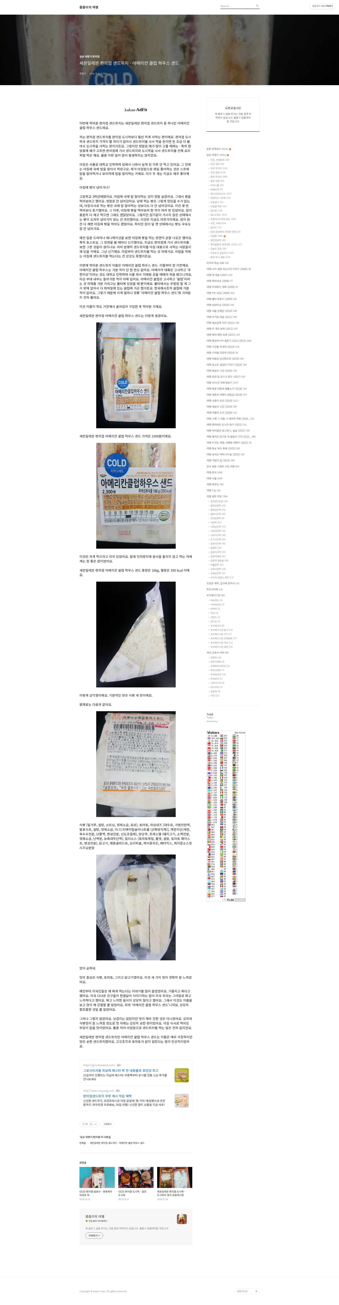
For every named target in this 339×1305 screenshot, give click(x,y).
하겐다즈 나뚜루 (220, 198)
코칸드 (215, 617)
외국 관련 (217, 172)
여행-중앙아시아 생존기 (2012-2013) (229, 340)
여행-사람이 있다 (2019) (222, 400)
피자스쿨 (217, 185)
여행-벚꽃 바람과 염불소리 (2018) (227, 388)
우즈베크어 (217, 625)
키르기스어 (217, 683)
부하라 (215, 608)
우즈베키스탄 (216, 595)
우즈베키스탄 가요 (221, 642)
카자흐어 (216, 678)
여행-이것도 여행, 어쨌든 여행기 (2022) (229, 442)
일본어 (215, 691)
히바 (214, 613)
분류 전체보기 (217, 149)
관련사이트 (242, 1291)
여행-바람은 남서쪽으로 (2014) (225, 358)
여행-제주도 (215, 484)
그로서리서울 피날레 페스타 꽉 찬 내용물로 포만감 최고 (120, 1070)
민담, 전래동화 (219, 159)
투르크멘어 (217, 670)
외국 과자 (217, 164)
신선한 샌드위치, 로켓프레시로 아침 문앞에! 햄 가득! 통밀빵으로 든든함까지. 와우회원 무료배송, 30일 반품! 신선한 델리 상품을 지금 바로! (124, 1102)
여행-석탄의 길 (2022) (221, 460)
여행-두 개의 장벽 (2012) (222, 328)
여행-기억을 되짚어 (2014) (222, 352)
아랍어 (215, 657)
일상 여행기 (216, 155)
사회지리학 (218, 535)
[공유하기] (91, 1124)
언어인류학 (217, 518)
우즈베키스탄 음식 (221, 630)
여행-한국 (214, 472)
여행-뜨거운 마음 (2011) (222, 317)
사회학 (215, 522)
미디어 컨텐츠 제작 (221, 577)
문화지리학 (218, 514)
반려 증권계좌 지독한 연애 (225, 231)
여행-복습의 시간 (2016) (222, 370)
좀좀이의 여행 (88, 7)
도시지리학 (218, 539)
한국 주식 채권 (220, 257)
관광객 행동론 (219, 560)
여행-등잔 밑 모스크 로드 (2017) (226, 376)
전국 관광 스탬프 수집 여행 (223, 466)
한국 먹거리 (219, 176)
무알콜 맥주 (218, 206)
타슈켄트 (216, 600)
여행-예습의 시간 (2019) (222, 406)
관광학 (215, 548)
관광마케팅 (218, 556)
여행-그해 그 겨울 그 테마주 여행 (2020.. (230, 418)
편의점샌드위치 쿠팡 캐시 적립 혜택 (107, 1096)
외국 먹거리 (219, 168)
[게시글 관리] (95, 1124)
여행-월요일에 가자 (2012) (223, 322)
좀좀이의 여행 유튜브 (247, 1285)
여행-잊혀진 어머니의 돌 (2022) (226, 454)
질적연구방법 (219, 501)
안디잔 (215, 621)
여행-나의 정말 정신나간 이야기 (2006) (229, 269)
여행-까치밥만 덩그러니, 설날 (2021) (228, 430)
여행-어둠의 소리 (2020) (222, 412)
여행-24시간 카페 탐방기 (222, 382)
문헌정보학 (218, 240)
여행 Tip (214, 490)
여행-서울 (214, 478)
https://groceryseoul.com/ (99, 1065)
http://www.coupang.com (98, 1090)
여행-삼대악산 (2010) (220, 305)
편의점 (216, 210)
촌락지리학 (218, 543)
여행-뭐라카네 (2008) (220, 281)
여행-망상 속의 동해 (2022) (223, 448)
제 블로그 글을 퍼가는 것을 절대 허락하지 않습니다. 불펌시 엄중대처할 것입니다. (127, 1228)
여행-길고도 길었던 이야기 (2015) (227, 364)
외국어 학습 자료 (218, 263)
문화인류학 (218, 505)
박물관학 (217, 564)
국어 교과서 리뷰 (218, 652)
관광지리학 (218, 552)
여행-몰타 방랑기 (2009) (222, 299)
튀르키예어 (217, 661)
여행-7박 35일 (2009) (220, 293)
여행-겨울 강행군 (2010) (222, 311)
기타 (214, 695)
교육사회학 (218, 569)
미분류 (216, 236)
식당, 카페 (218, 223)
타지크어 (216, 687)
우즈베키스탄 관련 (221, 646)
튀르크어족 (215, 589)
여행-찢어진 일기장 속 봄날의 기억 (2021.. (231, 436)
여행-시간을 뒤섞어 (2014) (223, 346)
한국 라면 (217, 181)
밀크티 (215, 227)
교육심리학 (218, 573)
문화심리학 (218, 509)
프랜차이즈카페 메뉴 (223, 219)
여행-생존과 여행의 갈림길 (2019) (227, 394)
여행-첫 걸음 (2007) (219, 275)
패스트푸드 (218, 215)
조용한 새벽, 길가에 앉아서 (223, 583)
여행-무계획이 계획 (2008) (222, 287)
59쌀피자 (216, 189)
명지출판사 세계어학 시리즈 (226, 244)
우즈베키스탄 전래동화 (223, 638)
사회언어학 (218, 531)
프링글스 (217, 202)
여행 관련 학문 (217, 496)
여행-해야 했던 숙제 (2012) (223, 334)
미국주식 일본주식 (222, 253)
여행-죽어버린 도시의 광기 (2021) (227, 424)
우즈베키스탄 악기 (220, 634)
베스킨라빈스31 (220, 193)
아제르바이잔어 (220, 666)
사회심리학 (218, 526)
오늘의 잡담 (218, 248)
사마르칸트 (217, 604)
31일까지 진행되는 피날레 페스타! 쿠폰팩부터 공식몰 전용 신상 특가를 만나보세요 (125, 1077)
